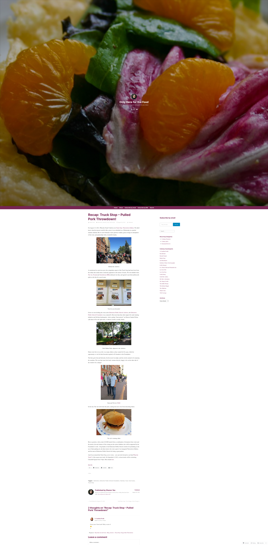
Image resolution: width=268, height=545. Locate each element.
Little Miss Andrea (164, 276)
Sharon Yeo (92, 222)
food (108, 222)
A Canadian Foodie (164, 251)
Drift (119, 403)
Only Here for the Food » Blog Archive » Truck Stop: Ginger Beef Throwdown (114, 532)
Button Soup (162, 258)
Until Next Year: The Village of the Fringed (128, 501)
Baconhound (162, 253)
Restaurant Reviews (166, 243)
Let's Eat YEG (163, 269)
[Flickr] (137, 109)
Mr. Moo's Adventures (165, 279)
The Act (90, 275)
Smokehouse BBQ (105, 275)
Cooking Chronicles (166, 239)
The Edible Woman (164, 283)
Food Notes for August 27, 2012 (96, 501)
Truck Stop (91, 482)
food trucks (112, 222)
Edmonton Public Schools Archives (118, 312)
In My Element (163, 265)
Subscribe (176, 224)
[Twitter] (131, 109)
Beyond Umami (163, 256)
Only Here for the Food (134, 102)
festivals (105, 222)
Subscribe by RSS (143, 207)
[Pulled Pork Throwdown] (113, 263)
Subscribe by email (130, 207)
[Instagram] (134, 109)
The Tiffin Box (163, 288)
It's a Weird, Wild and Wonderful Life (168, 267)
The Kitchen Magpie (164, 286)
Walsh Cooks (163, 290)
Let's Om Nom (163, 272)
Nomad (95, 275)
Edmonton (100, 222)
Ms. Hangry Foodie (164, 281)
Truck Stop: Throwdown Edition (125, 228)
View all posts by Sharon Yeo (104, 494)
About (121, 207)
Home (115, 207)
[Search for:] (167, 231)
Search (152, 207)
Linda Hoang (163, 274)
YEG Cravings (163, 293)
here (113, 459)
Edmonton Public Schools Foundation (109, 480)
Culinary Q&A (165, 241)
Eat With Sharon (163, 260)
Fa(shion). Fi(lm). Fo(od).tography (167, 263)
